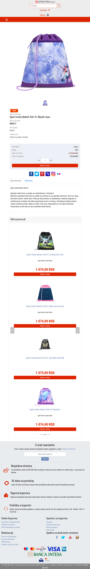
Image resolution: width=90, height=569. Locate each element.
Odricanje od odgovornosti (10, 522)
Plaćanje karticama (53, 525)
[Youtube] (70, 538)
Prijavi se (45, 459)
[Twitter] (63, 538)
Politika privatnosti (8, 525)
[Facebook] (57, 538)
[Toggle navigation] (6, 19)
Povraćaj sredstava (8, 539)
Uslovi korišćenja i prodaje (10, 527)
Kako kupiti (50, 530)
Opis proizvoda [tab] (15, 181)
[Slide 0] (41, 434)
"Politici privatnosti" (69, 449)
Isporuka (49, 522)
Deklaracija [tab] (29, 181)
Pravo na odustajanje (8, 536)
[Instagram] (77, 538)
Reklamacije (5, 542)
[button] (45, 15)
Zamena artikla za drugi (9, 544)
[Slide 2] (49, 434)
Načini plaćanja (51, 527)
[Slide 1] (45, 434)
